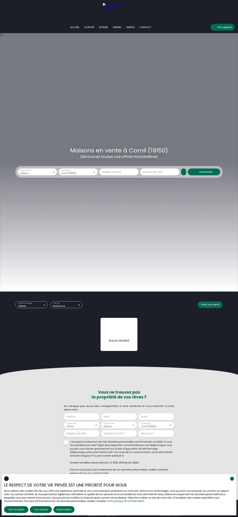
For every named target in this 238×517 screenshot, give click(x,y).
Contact (145, 27)
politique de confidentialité (92, 473)
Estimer (103, 27)
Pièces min (147, 433)
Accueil (74, 27)
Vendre (117, 27)
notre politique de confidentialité (125, 501)
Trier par (56, 303)
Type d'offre (71, 423)
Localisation (66, 170)
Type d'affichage (25, 303)
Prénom (71, 416)
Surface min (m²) (153, 171)
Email (144, 416)
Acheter (89, 27)
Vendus (130, 27)
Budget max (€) (111, 171)
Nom (106, 416)
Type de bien (25, 170)
